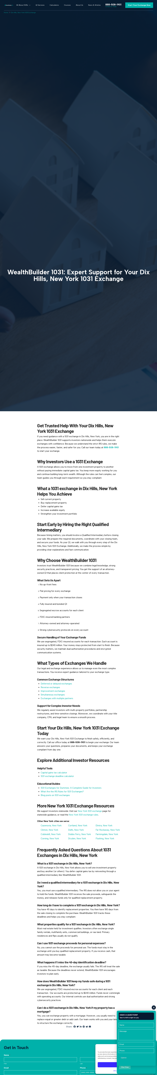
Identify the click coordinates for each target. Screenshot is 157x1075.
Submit (124, 1058)
